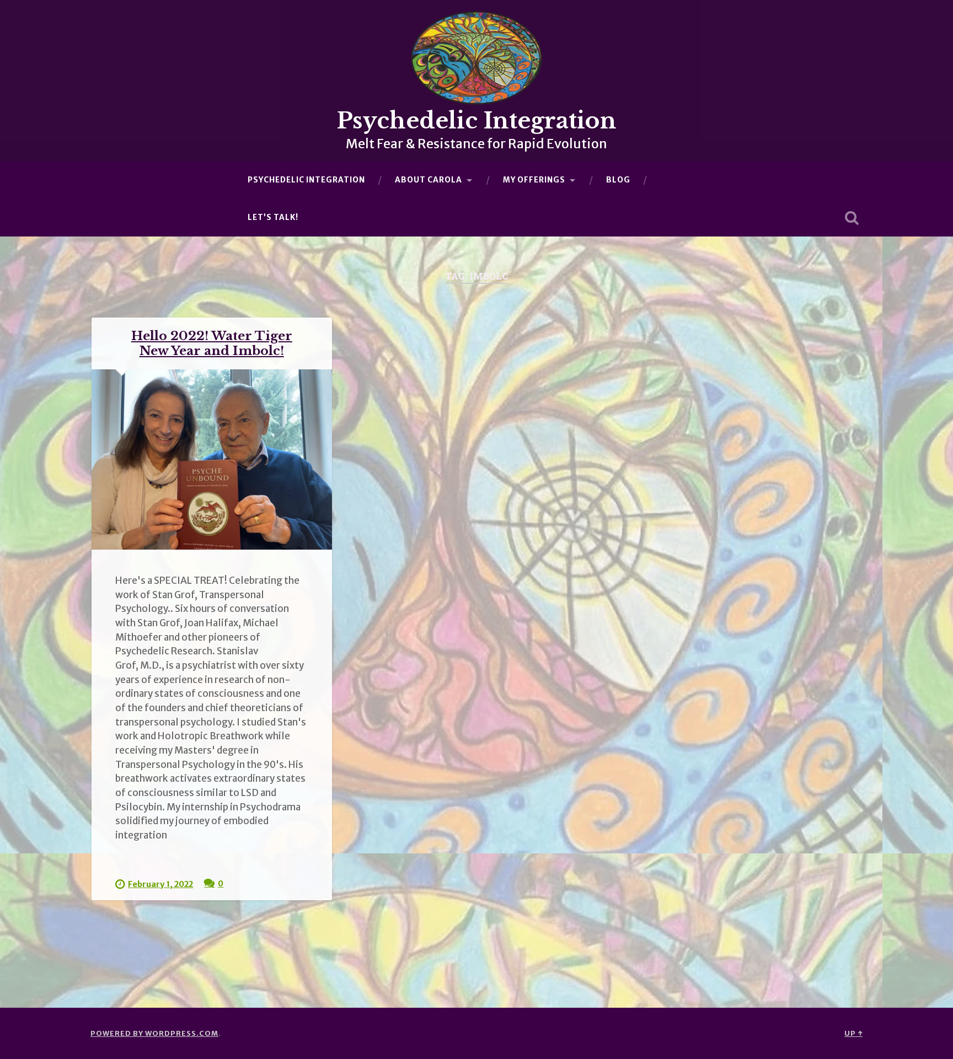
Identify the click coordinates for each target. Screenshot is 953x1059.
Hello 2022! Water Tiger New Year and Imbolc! (211, 343)
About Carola (428, 180)
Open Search (851, 217)
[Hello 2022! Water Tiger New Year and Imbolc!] (212, 459)
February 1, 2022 (160, 884)
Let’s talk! (273, 217)
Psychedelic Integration (477, 121)
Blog (618, 180)
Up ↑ (853, 1033)
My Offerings (534, 180)
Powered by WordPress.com (154, 1033)
